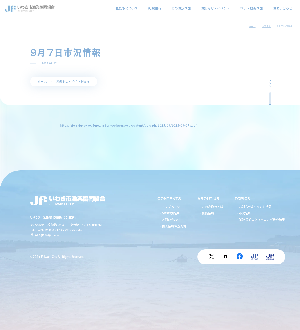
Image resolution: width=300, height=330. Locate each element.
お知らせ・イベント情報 (72, 81)
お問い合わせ (283, 8)
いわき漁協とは (212, 206)
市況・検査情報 (251, 8)
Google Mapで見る (47, 235)
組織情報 (154, 8)
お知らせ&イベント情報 (255, 206)
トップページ (171, 206)
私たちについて (127, 8)
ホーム (42, 81)
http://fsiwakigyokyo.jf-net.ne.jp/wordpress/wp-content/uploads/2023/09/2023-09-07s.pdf (128, 125)
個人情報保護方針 (174, 226)
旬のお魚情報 (181, 8)
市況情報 (245, 213)
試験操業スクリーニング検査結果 (262, 219)
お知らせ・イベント (215, 8)
